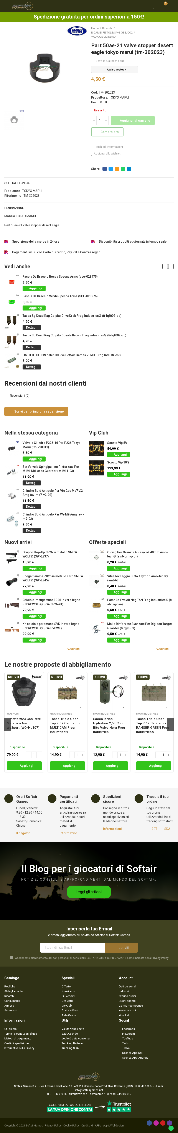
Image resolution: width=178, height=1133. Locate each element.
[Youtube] (162, 1123)
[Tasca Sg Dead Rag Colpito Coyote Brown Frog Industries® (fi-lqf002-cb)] (11, 340)
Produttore (12, 191)
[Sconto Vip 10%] (96, 467)
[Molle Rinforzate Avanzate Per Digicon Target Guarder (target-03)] (96, 629)
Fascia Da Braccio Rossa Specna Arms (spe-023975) (60, 276)
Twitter (111, 169)
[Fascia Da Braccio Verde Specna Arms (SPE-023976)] (11, 301)
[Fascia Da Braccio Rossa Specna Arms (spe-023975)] (11, 282)
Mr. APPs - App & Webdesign (107, 1125)
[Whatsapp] (171, 1128)
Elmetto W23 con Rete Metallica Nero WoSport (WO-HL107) (24, 723)
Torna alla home (165, 32)
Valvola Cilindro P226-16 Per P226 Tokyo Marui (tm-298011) (52, 445)
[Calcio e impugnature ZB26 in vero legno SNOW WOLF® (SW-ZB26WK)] (11, 605)
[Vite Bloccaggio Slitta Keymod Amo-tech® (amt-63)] (96, 581)
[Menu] (6, 6)
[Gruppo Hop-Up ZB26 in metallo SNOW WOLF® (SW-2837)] (11, 557)
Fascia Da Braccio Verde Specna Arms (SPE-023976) (60, 296)
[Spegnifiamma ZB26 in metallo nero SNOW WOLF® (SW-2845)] (11, 581)
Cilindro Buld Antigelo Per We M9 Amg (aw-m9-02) (53, 516)
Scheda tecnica (17, 183)
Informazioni (69, 833)
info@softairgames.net (89, 1090)
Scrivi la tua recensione (110, 60)
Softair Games (34, 1125)
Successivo (170, 32)
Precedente (159, 32)
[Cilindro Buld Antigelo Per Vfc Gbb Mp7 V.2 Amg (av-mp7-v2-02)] (11, 496)
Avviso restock (116, 69)
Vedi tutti (73, 649)
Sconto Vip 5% (117, 443)
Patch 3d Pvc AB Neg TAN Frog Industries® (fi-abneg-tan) (140, 602)
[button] (165, 266)
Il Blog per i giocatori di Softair (89, 869)
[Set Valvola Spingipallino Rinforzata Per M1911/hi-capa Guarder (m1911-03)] (11, 472)
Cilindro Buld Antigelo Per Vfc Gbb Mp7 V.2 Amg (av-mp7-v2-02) (53, 493)
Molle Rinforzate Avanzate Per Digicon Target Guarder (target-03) (139, 626)
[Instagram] (156, 1123)
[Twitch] (169, 1123)
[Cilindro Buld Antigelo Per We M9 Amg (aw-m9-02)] (11, 519)
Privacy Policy (160, 958)
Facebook (104, 169)
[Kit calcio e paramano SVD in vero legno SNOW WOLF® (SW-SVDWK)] (11, 629)
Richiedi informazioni (109, 146)
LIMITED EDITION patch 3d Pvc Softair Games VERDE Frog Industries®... (73, 355)
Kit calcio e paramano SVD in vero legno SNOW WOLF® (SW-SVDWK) (51, 626)
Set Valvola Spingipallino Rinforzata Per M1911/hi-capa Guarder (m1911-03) (51, 469)
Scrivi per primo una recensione (38, 411)
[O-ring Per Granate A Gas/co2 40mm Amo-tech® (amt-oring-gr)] (96, 557)
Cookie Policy (71, 1125)
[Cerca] (146, 5)
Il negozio (23, 833)
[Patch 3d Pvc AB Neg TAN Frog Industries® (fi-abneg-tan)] (96, 605)
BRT (154, 829)
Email (117, 169)
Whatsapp (123, 169)
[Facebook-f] (149, 1123)
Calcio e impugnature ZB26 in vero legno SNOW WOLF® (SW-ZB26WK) (51, 602)
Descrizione (14, 208)
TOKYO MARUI (119, 97)
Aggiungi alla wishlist (107, 153)
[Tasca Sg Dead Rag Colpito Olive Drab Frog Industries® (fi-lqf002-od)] (11, 321)
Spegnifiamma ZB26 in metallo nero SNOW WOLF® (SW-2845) (53, 578)
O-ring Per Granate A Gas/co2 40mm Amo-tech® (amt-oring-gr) (137, 554)
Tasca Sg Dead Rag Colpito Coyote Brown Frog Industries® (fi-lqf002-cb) (74, 335)
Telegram (129, 169)
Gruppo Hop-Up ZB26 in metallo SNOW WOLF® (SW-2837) (50, 554)
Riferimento (12, 195)
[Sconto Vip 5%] (96, 448)
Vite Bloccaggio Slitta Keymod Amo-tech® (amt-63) (137, 578)
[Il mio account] (171, 6)
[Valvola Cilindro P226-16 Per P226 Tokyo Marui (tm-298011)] (11, 448)
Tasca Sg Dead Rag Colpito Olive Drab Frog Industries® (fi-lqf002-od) (72, 315)
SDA (167, 829)
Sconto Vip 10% (118, 462)
